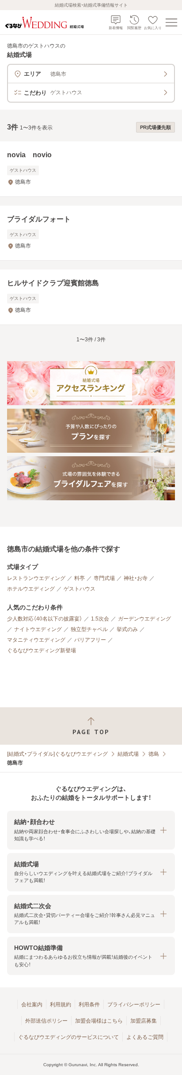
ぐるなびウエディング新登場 (41, 650)
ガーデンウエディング (144, 619)
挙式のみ (127, 629)
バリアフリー (90, 640)
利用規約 (60, 1004)
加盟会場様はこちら (99, 1021)
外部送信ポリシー (46, 1021)
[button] (91, 830)
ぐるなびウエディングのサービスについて (68, 1037)
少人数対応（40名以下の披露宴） (44, 619)
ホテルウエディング (31, 589)
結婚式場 (128, 754)
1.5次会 (100, 619)
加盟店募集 (143, 1021)
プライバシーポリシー (133, 1004)
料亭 (79, 578)
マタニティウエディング (36, 640)
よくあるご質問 (144, 1037)
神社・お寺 (136, 578)
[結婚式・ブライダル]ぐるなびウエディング (57, 754)
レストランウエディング (36, 578)
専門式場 (104, 578)
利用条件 (89, 1004)
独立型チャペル (89, 629)
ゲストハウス (79, 589)
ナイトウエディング (38, 629)
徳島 (153, 754)
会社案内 (31, 1004)
